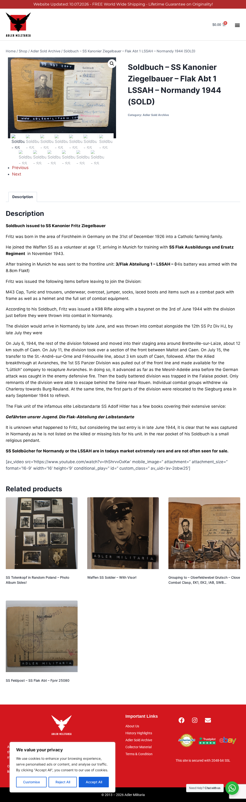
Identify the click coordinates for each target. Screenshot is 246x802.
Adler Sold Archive (156, 115)
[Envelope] (208, 720)
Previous (20, 167)
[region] (62, 767)
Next (16, 174)
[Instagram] (195, 720)
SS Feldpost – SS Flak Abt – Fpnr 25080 (37, 680)
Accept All (94, 782)
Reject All (62, 782)
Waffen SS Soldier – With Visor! (111, 577)
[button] (237, 25)
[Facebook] (182, 720)
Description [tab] (22, 196)
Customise (31, 782)
